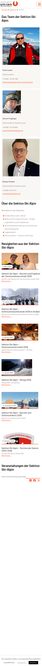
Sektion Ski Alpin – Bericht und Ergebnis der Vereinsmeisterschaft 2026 (21, 274)
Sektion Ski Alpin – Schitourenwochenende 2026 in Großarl (21, 310)
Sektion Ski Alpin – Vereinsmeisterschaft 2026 (15, 345)
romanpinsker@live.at (11, 193)
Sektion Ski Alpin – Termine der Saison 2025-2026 (20, 449)
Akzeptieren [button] (33, 662)
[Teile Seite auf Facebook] (34, 480)
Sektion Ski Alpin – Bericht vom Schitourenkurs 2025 (16, 414)
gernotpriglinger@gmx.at (13, 130)
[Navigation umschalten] (39, 4)
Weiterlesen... (7, 281)
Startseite (5, 10)
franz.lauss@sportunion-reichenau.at (18, 82)
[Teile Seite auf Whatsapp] (30, 480)
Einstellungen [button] (21, 662)
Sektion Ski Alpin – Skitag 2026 (16, 379)
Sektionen (13, 10)
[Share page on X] (38, 480)
